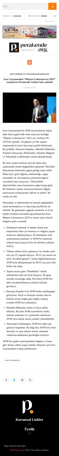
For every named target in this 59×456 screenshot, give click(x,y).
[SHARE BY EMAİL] (22, 379)
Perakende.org (16, 450)
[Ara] (52, 6)
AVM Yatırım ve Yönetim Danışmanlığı (29, 74)
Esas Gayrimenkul (12, 360)
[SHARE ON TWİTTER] (14, 379)
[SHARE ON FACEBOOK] (6, 379)
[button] (29, 62)
